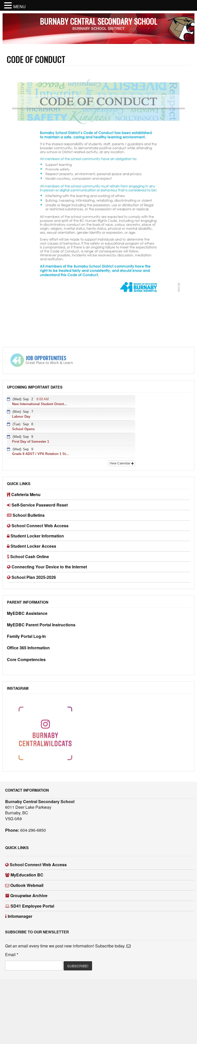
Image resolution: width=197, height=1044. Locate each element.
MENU (19, 6)
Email (11, 954)
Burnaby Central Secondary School (98, 21)
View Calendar (120, 463)
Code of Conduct (36, 59)
